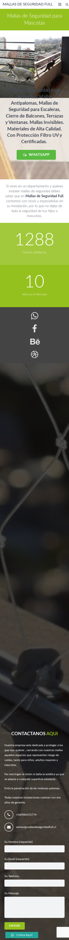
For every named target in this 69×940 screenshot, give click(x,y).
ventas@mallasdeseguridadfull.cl (36, 827)
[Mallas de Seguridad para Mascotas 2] (17, 67)
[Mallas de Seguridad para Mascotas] (51, 67)
